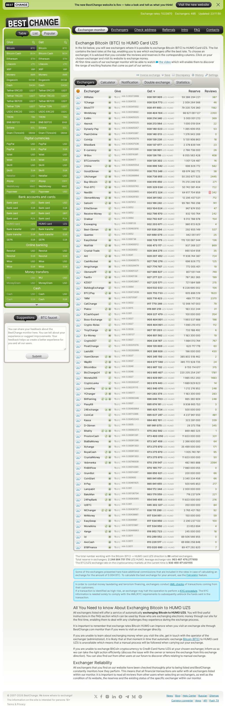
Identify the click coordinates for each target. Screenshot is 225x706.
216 (214, 499)
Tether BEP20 (21, 101)
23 (215, 144)
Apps (198, 700)
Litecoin (21, 64)
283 (214, 393)
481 (214, 414)
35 (215, 250)
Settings (213, 75)
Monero (21, 74)
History (199, 75)
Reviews (211, 91)
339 (214, 420)
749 (214, 271)
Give (117, 91)
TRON (21, 117)
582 (214, 166)
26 (215, 150)
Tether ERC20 (21, 90)
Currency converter (182, 700)
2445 (213, 176)
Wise (21, 261)
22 (215, 123)
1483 (214, 377)
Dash (21, 85)
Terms (10, 704)
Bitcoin (21, 48)
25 (215, 234)
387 (214, 97)
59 (215, 515)
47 (215, 208)
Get (151, 91)
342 (213, 192)
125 (214, 261)
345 (214, 425)
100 (214, 520)
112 (215, 324)
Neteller (21, 175)
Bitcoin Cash (21, 53)
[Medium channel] (134, 696)
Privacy (21, 704)
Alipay (21, 181)
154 (214, 218)
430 (214, 351)
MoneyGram (21, 282)
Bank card (21, 202)
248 (214, 388)
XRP (21, 69)
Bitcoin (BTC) (191, 639)
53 (215, 128)
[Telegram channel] (127, 696)
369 (214, 118)
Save (167, 75)
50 (215, 457)
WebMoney (21, 186)
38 (215, 171)
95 (215, 452)
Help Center (189, 695)
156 (214, 287)
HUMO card (21, 223)
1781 (214, 372)
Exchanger (91, 91)
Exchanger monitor (91, 30)
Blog (177, 695)
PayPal (21, 143)
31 (215, 309)
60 (215, 346)
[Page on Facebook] (101, 696)
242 (214, 213)
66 (215, 473)
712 (215, 197)
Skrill (21, 165)
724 (214, 256)
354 (214, 314)
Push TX (214, 700)
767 (214, 340)
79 (215, 303)
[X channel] (96, 696)
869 (214, 245)
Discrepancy (183, 75)
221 (214, 494)
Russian (202, 695)
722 (214, 187)
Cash (21, 294)
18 (215, 139)
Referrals (168, 30)
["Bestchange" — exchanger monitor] (37, 18)
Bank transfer (21, 229)
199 (214, 277)
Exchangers (119, 30)
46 (215, 102)
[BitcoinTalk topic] (120, 696)
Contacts (212, 30)
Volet (21, 154)
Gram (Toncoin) (21, 132)
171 (215, 446)
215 (214, 282)
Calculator (192, 575)
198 (214, 319)
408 (214, 155)
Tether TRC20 (21, 95)
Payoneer (21, 191)
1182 (214, 107)
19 (215, 266)
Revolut (21, 250)
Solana (21, 127)
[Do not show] (218, 4)
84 (215, 504)
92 (215, 510)
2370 (214, 298)
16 (215, 160)
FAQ (197, 30)
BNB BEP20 (21, 122)
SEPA (21, 239)
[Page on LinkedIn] (114, 696)
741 (215, 203)
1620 (214, 293)
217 (215, 483)
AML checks (177, 584)
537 (214, 229)
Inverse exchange (150, 75)
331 (214, 436)
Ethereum (21, 58)
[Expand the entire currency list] (37, 305)
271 (215, 181)
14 (215, 383)
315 (214, 367)
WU (21, 277)
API (205, 700)
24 (215, 361)
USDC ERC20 (21, 111)
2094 (213, 462)
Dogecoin (21, 79)
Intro (184, 30)
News (170, 695)
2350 (213, 113)
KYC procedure (188, 590)
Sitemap (214, 695)
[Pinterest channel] (140, 696)
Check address (145, 30)
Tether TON (21, 106)
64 (215, 441)
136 (214, 240)
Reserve (194, 91)
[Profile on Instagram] (107, 696)
